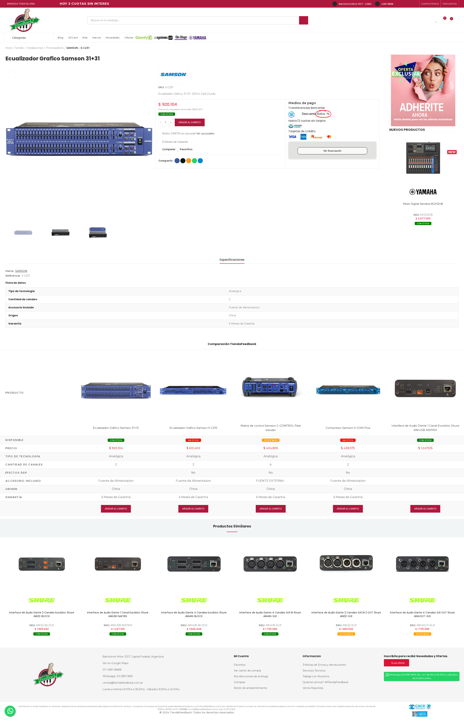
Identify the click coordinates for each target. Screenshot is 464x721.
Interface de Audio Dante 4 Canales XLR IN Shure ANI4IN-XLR (194, 614)
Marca (9, 271)
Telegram (200, 160)
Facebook (177, 160)
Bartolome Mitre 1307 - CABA (355, 4)
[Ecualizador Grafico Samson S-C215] (193, 390)
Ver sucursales (205, 133)
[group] (42, 564)
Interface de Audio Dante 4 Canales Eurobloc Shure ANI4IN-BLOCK (117, 614)
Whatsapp (194, 160)
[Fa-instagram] (404, 4)
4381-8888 (387, 4)
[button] (430, 4)
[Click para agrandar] (12, 74)
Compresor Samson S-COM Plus (348, 428)
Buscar (303, 20)
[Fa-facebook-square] (410, 4)
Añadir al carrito (190, 122)
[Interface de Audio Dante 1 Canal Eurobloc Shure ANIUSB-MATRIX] (425, 388)
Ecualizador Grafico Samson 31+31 (116, 428)
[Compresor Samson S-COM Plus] (348, 390)
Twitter (182, 160)
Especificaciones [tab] (232, 260)
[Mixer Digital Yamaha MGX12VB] (423, 158)
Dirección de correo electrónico (188, 160)
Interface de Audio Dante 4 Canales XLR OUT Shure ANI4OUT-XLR (346, 614)
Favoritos (186, 149)
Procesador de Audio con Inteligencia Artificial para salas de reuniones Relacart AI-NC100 (422, 614)
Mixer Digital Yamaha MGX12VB (423, 204)
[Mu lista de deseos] (436, 20)
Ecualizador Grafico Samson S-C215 (193, 428)
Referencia (12, 275)
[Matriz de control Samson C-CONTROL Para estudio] (271, 388)
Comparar (168, 149)
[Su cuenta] (457, 20)
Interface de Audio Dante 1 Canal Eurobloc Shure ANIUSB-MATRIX (41, 614)
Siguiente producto (456, 48)
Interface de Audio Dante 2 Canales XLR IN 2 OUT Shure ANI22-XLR (270, 614)
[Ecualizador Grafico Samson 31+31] (116, 390)
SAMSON (21, 271)
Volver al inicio (451, 48)
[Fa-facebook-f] (398, 4)
